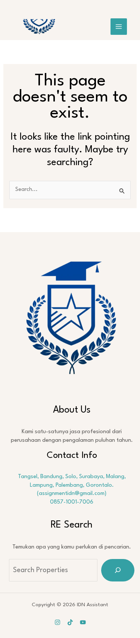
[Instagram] (57, 622)
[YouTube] (83, 622)
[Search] (117, 570)
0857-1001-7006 (71, 502)
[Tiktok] (70, 622)
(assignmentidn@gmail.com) (71, 493)
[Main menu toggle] (119, 26)
